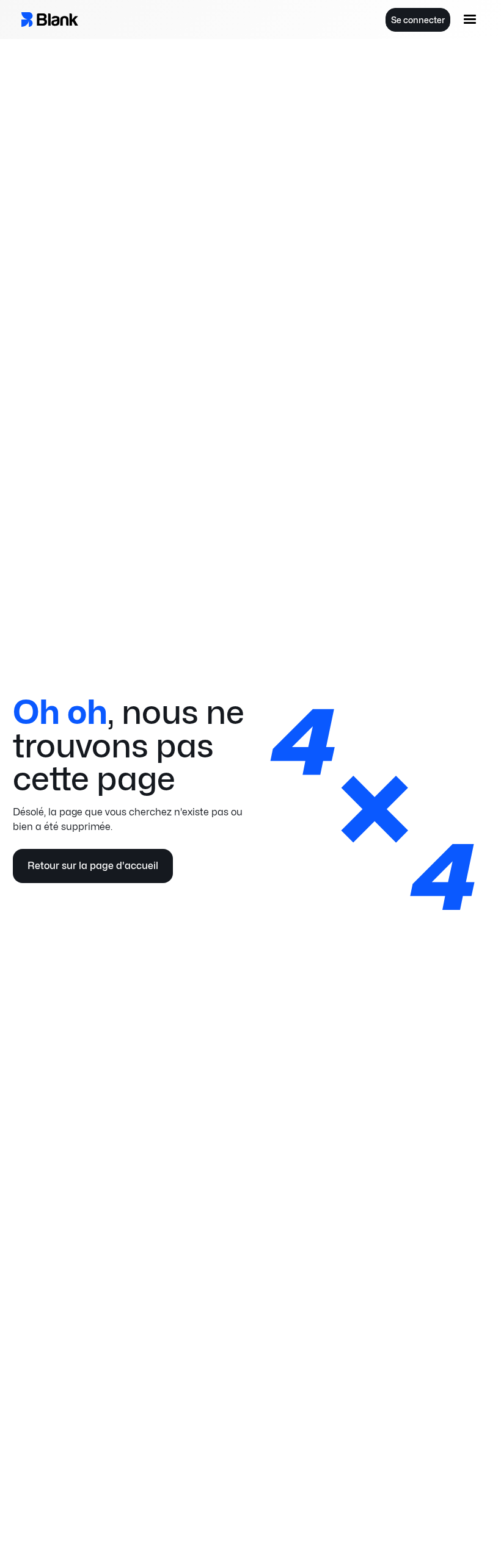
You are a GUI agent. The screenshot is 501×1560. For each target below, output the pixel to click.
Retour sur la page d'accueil (92, 865)
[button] (469, 19)
